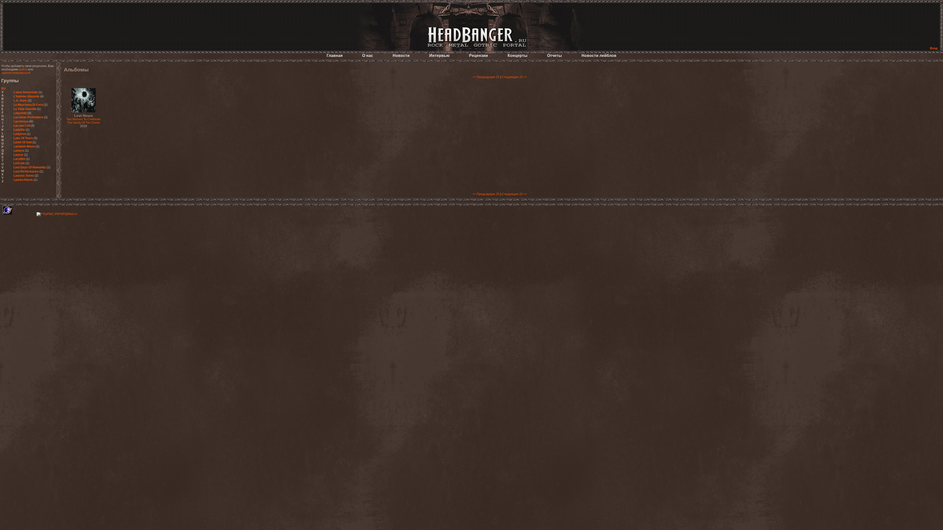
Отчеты (554, 55)
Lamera (19, 150)
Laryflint (20, 159)
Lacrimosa (21, 121)
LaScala (19, 163)
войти (23, 69)
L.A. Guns (20, 100)
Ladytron (20, 134)
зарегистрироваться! (15, 73)
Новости (401, 55)
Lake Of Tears (23, 138)
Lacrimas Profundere (28, 117)
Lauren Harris (23, 180)
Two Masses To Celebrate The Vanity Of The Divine (83, 119)
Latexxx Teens (24, 175)
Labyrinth (20, 113)
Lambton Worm (24, 146)
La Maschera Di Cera (28, 104)
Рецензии (478, 55)
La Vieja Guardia (25, 109)
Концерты (517, 55)
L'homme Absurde (26, 96)
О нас (367, 55)
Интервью (439, 55)
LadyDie (19, 130)
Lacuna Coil (22, 125)
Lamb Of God (23, 142)
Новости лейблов (599, 55)
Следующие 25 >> (514, 77)
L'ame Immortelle (26, 92)
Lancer (18, 155)
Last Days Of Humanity (30, 167)
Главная (335, 55)
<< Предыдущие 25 (485, 77)
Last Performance (26, 171)
